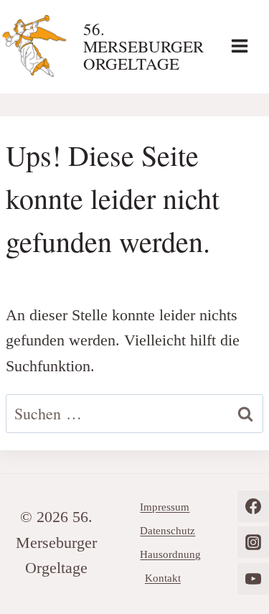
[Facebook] (253, 506)
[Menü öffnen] (247, 45)
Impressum (164, 507)
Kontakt (163, 578)
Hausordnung (170, 554)
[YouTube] (253, 579)
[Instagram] (253, 542)
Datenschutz (167, 530)
